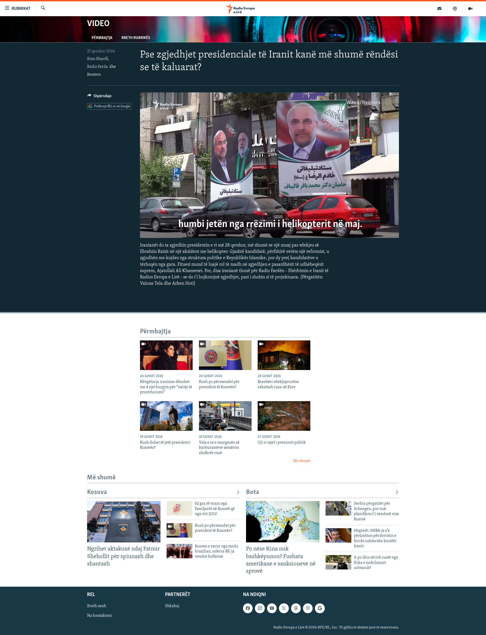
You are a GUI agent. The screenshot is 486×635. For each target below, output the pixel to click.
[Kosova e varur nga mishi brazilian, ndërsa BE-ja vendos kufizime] (179, 551)
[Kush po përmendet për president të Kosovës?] (225, 355)
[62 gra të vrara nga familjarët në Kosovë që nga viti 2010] (179, 508)
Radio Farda (97, 67)
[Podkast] (455, 8)
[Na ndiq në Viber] (308, 608)
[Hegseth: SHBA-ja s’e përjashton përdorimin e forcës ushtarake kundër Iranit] (338, 535)
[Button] (99, 97)
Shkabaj (172, 606)
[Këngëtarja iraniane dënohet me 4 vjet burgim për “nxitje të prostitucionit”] (166, 355)
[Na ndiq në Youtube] (272, 608)
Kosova (97, 492)
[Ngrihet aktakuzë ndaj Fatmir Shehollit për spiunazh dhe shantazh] (123, 521)
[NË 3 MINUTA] (439, 8)
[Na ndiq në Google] (320, 608)
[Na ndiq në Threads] (296, 608)
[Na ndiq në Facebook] (248, 608)
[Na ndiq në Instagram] (260, 608)
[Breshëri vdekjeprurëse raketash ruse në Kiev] (284, 355)
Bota (252, 492)
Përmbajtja (102, 38)
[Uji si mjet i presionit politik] (284, 416)
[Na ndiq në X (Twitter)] (284, 608)
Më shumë (301, 461)
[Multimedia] (470, 8)
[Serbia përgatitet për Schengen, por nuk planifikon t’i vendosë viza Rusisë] (338, 508)
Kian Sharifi (97, 59)
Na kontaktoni (99, 616)
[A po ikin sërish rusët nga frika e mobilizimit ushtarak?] (338, 562)
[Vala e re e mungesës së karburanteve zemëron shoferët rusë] (225, 416)
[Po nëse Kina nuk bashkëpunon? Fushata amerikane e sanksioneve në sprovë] (282, 521)
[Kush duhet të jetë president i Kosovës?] (166, 416)
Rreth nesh (96, 606)
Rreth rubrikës (136, 38)
